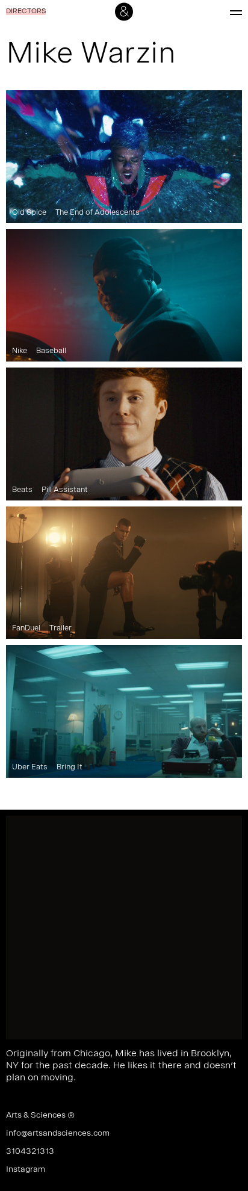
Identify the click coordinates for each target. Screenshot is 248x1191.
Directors (26, 12)
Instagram (25, 1170)
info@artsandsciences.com (58, 1134)
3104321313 (30, 1152)
